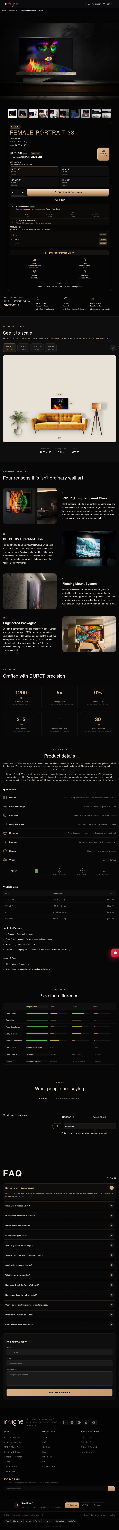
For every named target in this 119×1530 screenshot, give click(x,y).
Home (4, 10)
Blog (44, 1462)
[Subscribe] (111, 1488)
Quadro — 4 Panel (13, 1457)
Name (9, 1347)
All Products (13, 10)
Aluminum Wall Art (13, 1442)
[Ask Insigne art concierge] (115, 953)
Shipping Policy (88, 1442)
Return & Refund (89, 1447)
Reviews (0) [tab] (68, 1117)
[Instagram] (65, 1422)
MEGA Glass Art (12, 1447)
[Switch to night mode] (113, 348)
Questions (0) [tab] (100, 1117)
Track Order (86, 1437)
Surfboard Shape (12, 1452)
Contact (46, 1447)
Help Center (87, 1452)
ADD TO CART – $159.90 (69, 192)
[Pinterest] (79, 1422)
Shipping (111, 1515)
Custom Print (10, 1466)
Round (7, 1462)
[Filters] (57, 1126)
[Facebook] (72, 1422)
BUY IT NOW (59, 200)
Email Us (73, 1505)
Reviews (43, 1098)
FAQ (44, 1442)
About (45, 1437)
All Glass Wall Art (12, 1437)
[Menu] (113, 4)
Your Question (12, 1369)
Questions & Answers (68, 1098)
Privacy (86, 1515)
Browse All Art (49, 1466)
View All (113, 1178)
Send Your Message (59, 1392)
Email (9, 1358)
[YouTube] (94, 1422)
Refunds (101, 1515)
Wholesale (47, 1457)
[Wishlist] (89, 4)
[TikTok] (86, 1422)
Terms (93, 1515)
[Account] (84, 4)
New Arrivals (10, 1471)
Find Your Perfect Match (61, 252)
